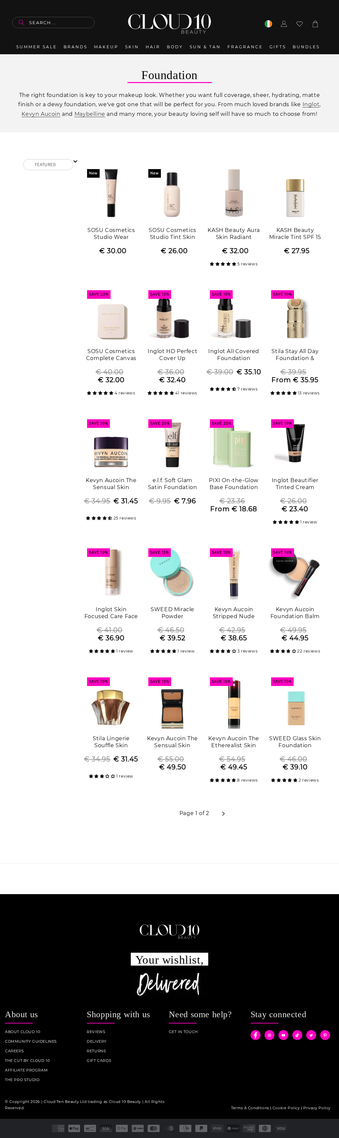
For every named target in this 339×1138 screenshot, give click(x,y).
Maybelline (89, 114)
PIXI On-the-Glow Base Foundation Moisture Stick (234, 484)
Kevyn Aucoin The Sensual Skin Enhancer (111, 484)
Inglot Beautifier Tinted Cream (295, 483)
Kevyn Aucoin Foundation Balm (295, 612)
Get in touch (183, 1032)
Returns (96, 1051)
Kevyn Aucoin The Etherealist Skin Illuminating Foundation (233, 742)
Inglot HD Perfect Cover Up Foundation (172, 355)
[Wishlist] (299, 23)
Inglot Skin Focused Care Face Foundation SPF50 (111, 613)
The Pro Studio (22, 1080)
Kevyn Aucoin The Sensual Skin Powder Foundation (172, 742)
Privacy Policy (317, 1108)
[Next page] (223, 813)
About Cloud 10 (22, 1032)
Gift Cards (99, 1061)
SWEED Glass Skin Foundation (295, 742)
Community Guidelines (31, 1041)
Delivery (97, 1041)
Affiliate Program (26, 1070)
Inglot (311, 104)
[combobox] (53, 22)
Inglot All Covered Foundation (233, 354)
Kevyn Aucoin (41, 114)
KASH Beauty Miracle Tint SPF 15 (295, 233)
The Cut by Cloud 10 (27, 1061)
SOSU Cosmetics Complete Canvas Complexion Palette (111, 355)
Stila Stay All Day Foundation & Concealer (294, 355)
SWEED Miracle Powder (172, 612)
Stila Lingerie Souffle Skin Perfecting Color (111, 742)
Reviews (96, 1032)
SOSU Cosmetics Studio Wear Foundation (111, 234)
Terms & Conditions (250, 1108)
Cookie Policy (286, 1108)
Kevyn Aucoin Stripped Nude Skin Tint (234, 613)
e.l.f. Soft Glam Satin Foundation (172, 483)
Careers (14, 1051)
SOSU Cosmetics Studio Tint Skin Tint (172, 234)
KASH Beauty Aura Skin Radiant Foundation (234, 234)
